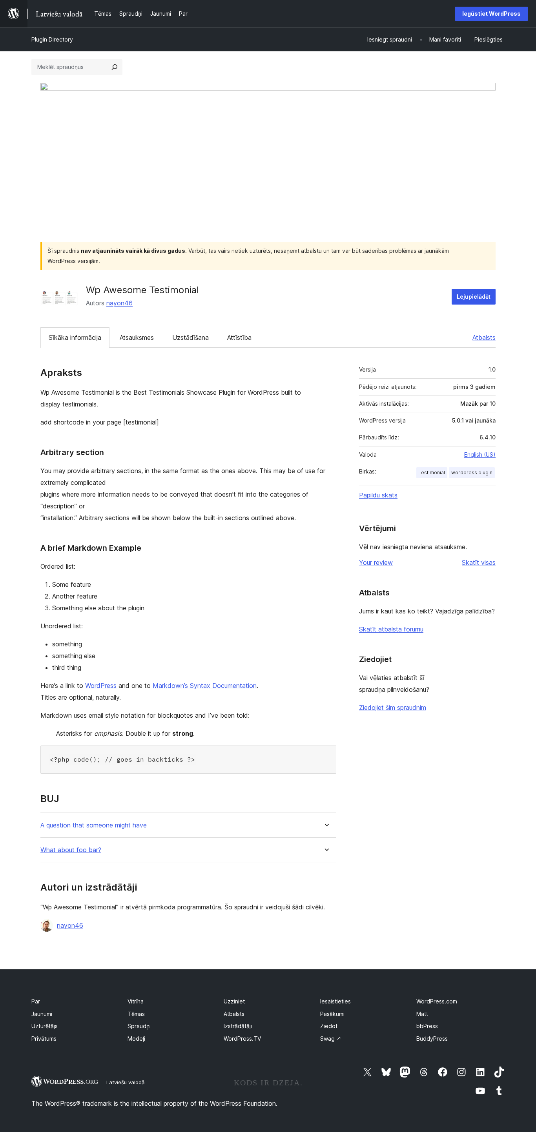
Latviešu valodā (125, 1082)
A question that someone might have (93, 825)
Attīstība (239, 337)
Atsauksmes (137, 337)
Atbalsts (484, 337)
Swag (330, 1038)
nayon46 (119, 303)
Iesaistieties (335, 1001)
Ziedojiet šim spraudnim (392, 707)
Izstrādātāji (238, 1026)
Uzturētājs (44, 1026)
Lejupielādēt (473, 296)
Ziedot (328, 1026)
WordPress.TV (242, 1038)
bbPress (427, 1026)
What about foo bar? (70, 850)
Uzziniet (234, 1001)
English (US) (480, 454)
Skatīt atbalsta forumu (391, 629)
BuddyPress (432, 1038)
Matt (422, 1013)
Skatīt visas (479, 562)
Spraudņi (139, 1026)
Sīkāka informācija (75, 337)
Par (35, 1001)
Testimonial (432, 472)
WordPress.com (436, 1001)
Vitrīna (136, 1001)
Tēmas (136, 1013)
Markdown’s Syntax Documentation (205, 685)
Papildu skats (378, 495)
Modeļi (136, 1038)
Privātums (44, 1038)
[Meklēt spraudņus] (114, 67)
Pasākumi (332, 1013)
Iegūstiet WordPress (491, 13)
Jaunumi (41, 1013)
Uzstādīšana (190, 337)
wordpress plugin (471, 472)
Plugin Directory (52, 39)
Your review (376, 562)
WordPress (101, 685)
